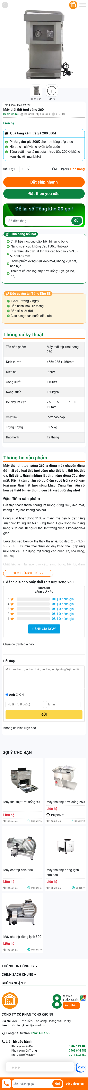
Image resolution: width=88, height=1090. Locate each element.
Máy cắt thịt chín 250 (18, 870)
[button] (28, 573)
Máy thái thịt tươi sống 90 (21, 802)
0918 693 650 (77, 1054)
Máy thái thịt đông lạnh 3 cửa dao (63, 872)
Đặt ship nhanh (44, 182)
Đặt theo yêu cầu (44, 193)
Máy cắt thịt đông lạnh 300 (22, 937)
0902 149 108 (77, 1046)
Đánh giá (45, 114)
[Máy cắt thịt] (5, 5)
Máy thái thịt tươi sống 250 (65, 802)
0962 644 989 (77, 1050)
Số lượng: (10, 169)
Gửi (76, 221)
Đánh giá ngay (44, 629)
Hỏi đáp (60, 114)
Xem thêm (71, 1005)
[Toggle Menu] (82, 5)
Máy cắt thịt (23, 105)
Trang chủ (9, 105)
